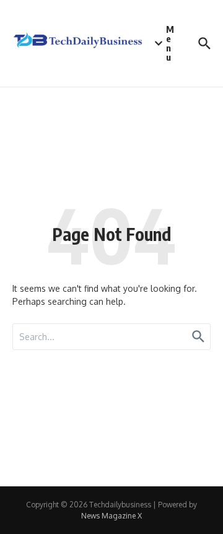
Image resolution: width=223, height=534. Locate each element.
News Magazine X (111, 515)
